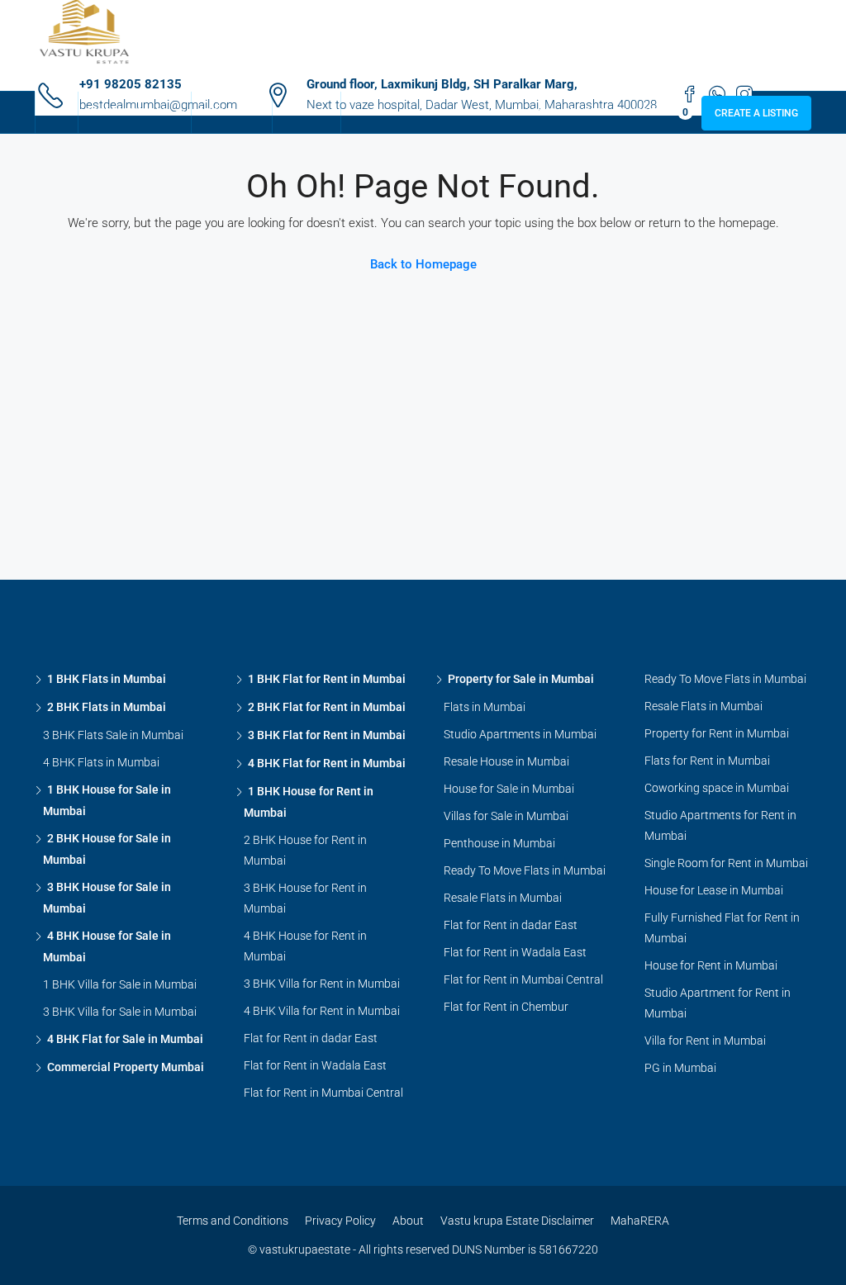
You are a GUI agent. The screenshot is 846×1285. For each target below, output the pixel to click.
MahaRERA (640, 1220)
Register (586, 112)
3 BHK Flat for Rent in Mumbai (327, 735)
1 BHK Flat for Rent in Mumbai (327, 678)
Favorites (652, 112)
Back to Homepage (423, 264)
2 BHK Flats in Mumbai (106, 707)
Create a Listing (756, 113)
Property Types (126, 112)
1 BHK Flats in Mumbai (106, 678)
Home (56, 112)
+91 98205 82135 (130, 84)
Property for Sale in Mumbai (521, 678)
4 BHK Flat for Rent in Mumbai (327, 763)
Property (223, 112)
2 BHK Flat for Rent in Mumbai (327, 707)
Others (298, 112)
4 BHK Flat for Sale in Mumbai (125, 1039)
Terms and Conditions (232, 1220)
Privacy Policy (340, 1220)
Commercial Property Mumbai (125, 1067)
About (408, 1220)
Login (541, 112)
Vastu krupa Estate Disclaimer (517, 1220)
